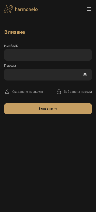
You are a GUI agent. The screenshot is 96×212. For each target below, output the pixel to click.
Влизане (45, 108)
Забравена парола (78, 91)
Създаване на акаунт (28, 91)
